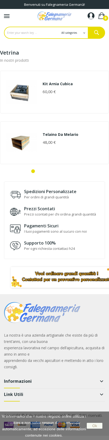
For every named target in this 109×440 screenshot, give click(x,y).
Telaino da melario (60, 134)
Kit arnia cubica (58, 84)
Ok (94, 426)
